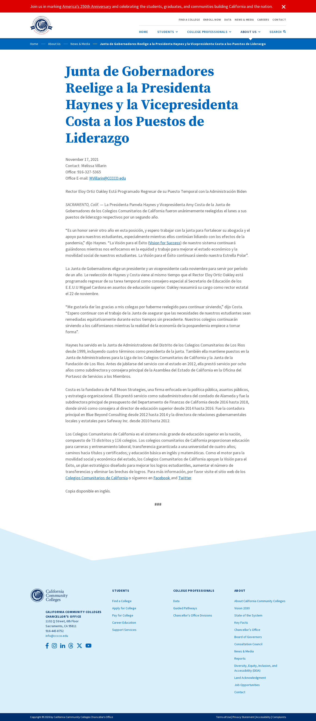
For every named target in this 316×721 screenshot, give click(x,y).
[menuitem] (143, 31)
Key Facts (241, 622)
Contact (239, 692)
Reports (240, 658)
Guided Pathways (185, 608)
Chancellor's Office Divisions (192, 615)
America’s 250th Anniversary (86, 6)
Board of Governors (248, 637)
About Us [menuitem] (250, 32)
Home (34, 44)
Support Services (124, 630)
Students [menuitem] (167, 32)
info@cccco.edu (57, 636)
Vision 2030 (242, 608)
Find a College (122, 601)
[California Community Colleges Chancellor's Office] (41, 25)
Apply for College (124, 608)
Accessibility (263, 717)
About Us (54, 44)
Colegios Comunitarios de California (96, 477)
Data (176, 601)
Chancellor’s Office (247, 630)
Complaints (279, 717)
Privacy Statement (243, 717)
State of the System (248, 615)
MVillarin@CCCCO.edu (107, 178)
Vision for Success (164, 242)
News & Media (80, 44)
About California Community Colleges (259, 601)
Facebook (162, 477)
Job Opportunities (247, 685)
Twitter (184, 477)
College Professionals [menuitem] (209, 32)
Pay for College (122, 615)
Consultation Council (248, 644)
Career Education (124, 622)
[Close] (283, 7)
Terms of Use (223, 717)
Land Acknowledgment (250, 678)
